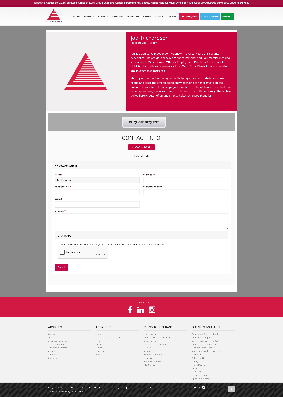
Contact (160, 16)
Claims (172, 16)
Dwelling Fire (150, 341)
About (76, 16)
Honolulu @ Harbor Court (108, 337)
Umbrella (196, 354)
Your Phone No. (63, 186)
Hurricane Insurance (57, 347)
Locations (53, 337)
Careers (52, 354)
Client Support (209, 16)
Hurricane (133, 16)
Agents (147, 16)
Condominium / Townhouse (157, 337)
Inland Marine (198, 365)
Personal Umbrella (153, 354)
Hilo (98, 341)
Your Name (149, 174)
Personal (117, 16)
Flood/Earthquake (152, 361)
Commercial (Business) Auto (205, 344)
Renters (147, 347)
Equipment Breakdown (155, 344)
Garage (195, 361)
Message (60, 210)
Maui (98, 344)
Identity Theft (150, 365)
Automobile (149, 351)
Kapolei (100, 351)
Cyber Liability (198, 358)
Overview (52, 334)
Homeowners (150, 334)
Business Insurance (57, 341)
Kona (98, 354)
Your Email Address (153, 186)
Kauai (99, 347)
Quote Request (189, 16)
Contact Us (53, 358)
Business (89, 16)
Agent (58, 174)
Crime (195, 368)
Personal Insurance (57, 344)
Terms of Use (133, 388)
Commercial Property (202, 337)
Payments (227, 16)
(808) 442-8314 (143, 147)
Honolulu (100, 334)
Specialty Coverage (201, 378)
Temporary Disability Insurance (206, 351)
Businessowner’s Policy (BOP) (206, 341)
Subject (59, 198)
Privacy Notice (119, 388)
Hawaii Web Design (57, 391)
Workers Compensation (203, 347)
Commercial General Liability (205, 334)
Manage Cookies (150, 388)
